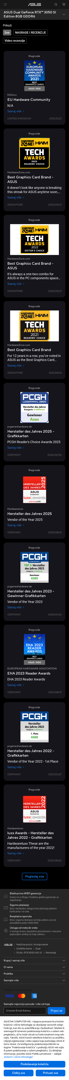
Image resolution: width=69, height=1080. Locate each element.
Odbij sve (18, 1073)
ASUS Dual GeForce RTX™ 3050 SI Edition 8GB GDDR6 (30, 14)
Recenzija (51, 952)
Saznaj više (14, 111)
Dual (38, 948)
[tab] (7, 32)
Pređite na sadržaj (2, 11)
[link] (34, 4)
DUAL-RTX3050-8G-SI (29, 952)
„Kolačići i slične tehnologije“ (18, 1057)
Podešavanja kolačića (34, 1064)
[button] (5, 4)
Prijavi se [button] (56, 1011)
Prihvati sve (50, 1073)
